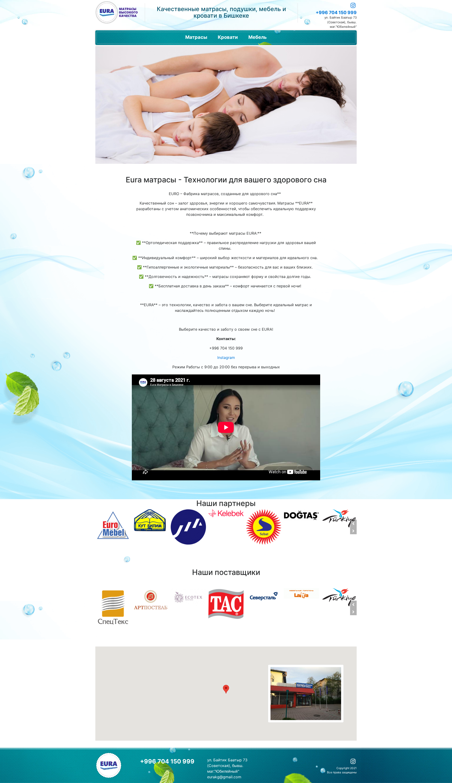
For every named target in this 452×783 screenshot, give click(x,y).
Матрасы (196, 37)
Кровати (228, 37)
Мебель (257, 37)
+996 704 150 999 (336, 12)
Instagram (226, 357)
